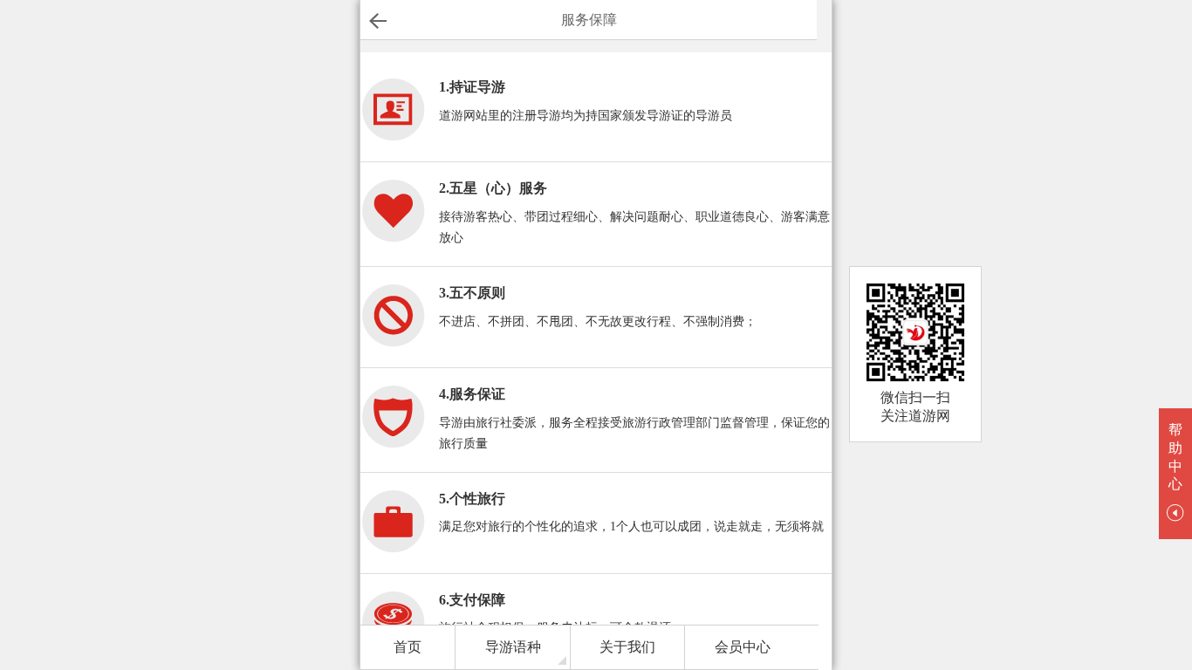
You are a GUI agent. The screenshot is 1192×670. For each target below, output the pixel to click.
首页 (407, 646)
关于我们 (627, 646)
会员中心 (743, 646)
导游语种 (513, 646)
